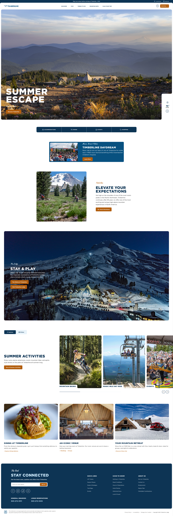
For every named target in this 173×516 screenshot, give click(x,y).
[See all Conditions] (167, 112)
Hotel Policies (116, 488)
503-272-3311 (16, 501)
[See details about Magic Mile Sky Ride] (124, 361)
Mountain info (94, 6)
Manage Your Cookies (146, 512)
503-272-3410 (37, 501)
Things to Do (82, 6)
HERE (98, 1)
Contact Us (141, 482)
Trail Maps (90, 488)
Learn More (87, 159)
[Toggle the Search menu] (157, 6)
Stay (72, 6)
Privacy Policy (128, 512)
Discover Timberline (13, 111)
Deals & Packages (92, 485)
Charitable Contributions (145, 491)
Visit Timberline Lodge (18, 287)
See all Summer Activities (13, 367)
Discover (64, 6)
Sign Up (43, 484)
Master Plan (141, 488)
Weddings (63, 451)
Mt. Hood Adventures (104, 209)
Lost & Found (116, 494)
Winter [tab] (22, 332)
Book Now (163, 6)
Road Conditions (117, 482)
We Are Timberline (143, 479)
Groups (70, 451)
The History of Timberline (19, 282)
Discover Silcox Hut (121, 451)
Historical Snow (117, 491)
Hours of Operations (118, 485)
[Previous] (163, 391)
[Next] (167, 391)
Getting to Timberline (119, 479)
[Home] (11, 6)
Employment (141, 485)
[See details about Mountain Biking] (81, 361)
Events (89, 491)
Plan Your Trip (107, 6)
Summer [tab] (11, 332)
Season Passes (91, 482)
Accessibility (136, 512)
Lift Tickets (90, 479)
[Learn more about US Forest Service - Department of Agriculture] (5, 512)
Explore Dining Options (11, 451)
